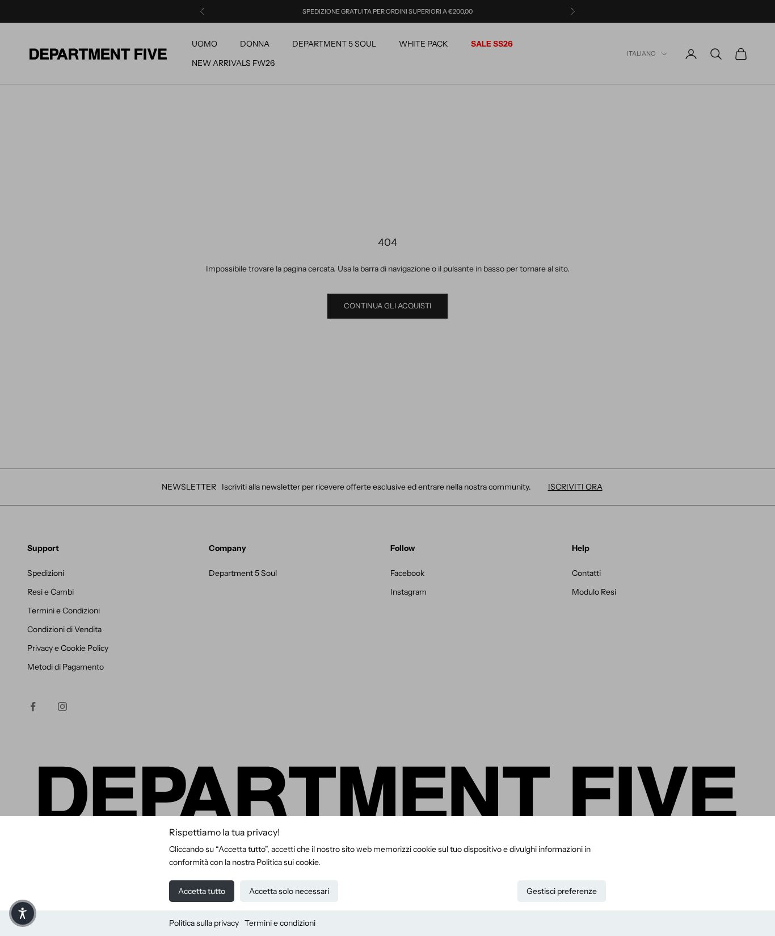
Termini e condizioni (280, 923)
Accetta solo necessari (289, 891)
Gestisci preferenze (562, 891)
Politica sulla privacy (204, 923)
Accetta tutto (201, 891)
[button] (22, 913)
